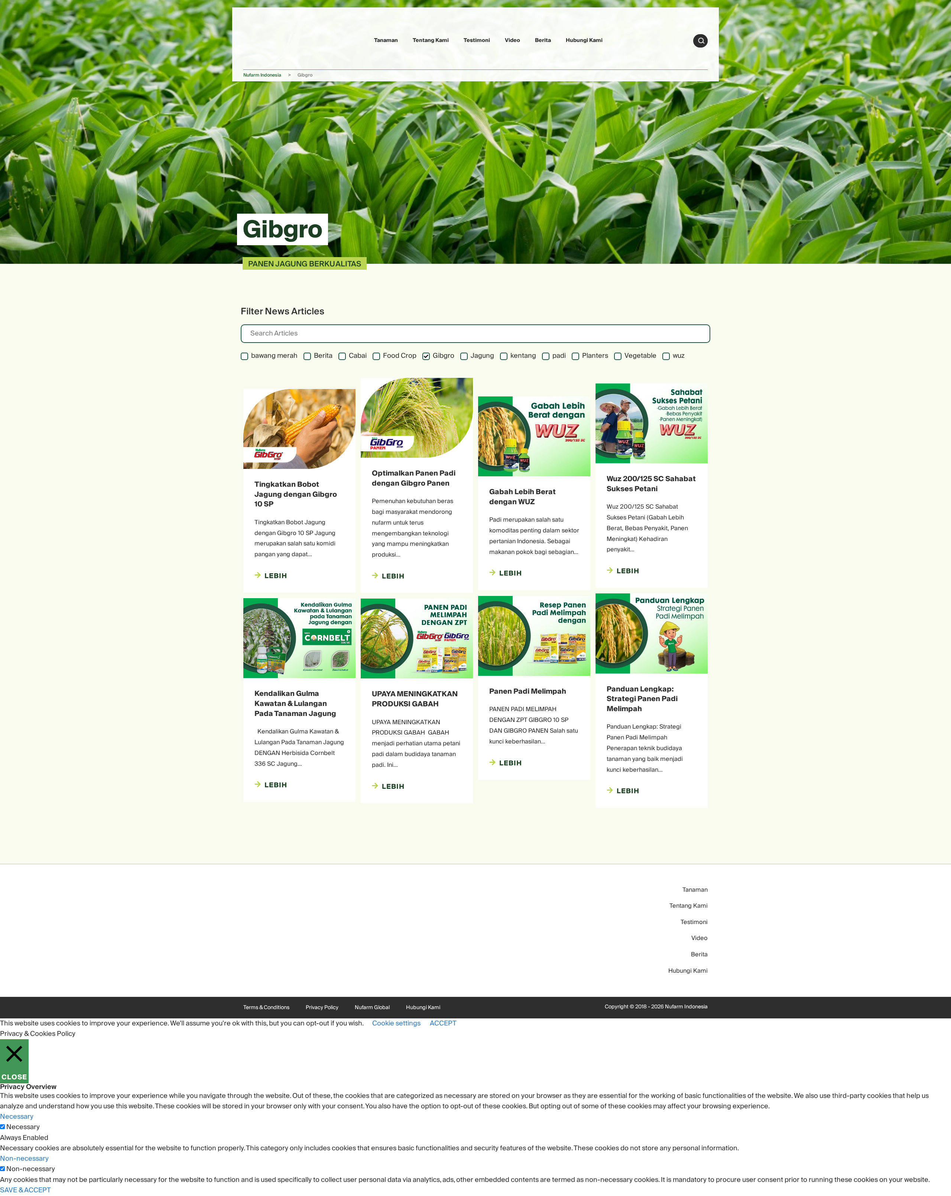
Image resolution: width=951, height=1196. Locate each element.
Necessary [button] (16, 1116)
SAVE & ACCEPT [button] (25, 1190)
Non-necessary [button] (24, 1158)
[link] (260, 39)
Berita (543, 40)
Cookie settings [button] (396, 1023)
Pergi (701, 41)
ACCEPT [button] (443, 1023)
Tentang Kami (431, 40)
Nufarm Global (372, 1007)
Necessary (23, 1127)
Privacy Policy (322, 1007)
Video (512, 40)
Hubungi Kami (584, 40)
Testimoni (477, 40)
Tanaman (386, 40)
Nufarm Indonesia (262, 75)
